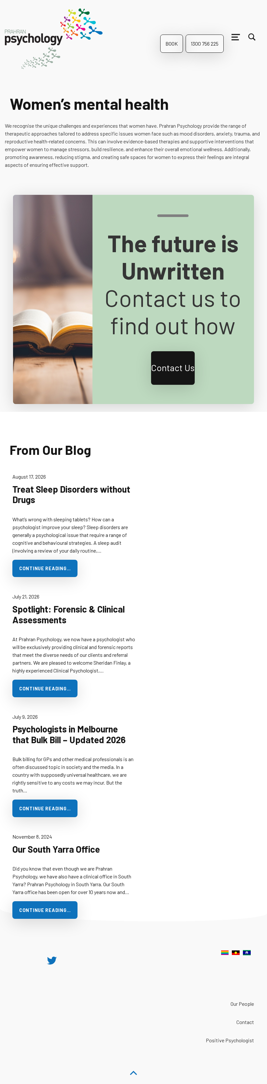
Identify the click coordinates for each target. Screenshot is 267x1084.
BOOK (171, 43)
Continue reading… (45, 568)
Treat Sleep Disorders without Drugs (71, 494)
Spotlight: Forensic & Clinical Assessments (68, 614)
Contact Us (173, 367)
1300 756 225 (204, 43)
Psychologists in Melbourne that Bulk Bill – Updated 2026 (69, 734)
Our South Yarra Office (56, 849)
